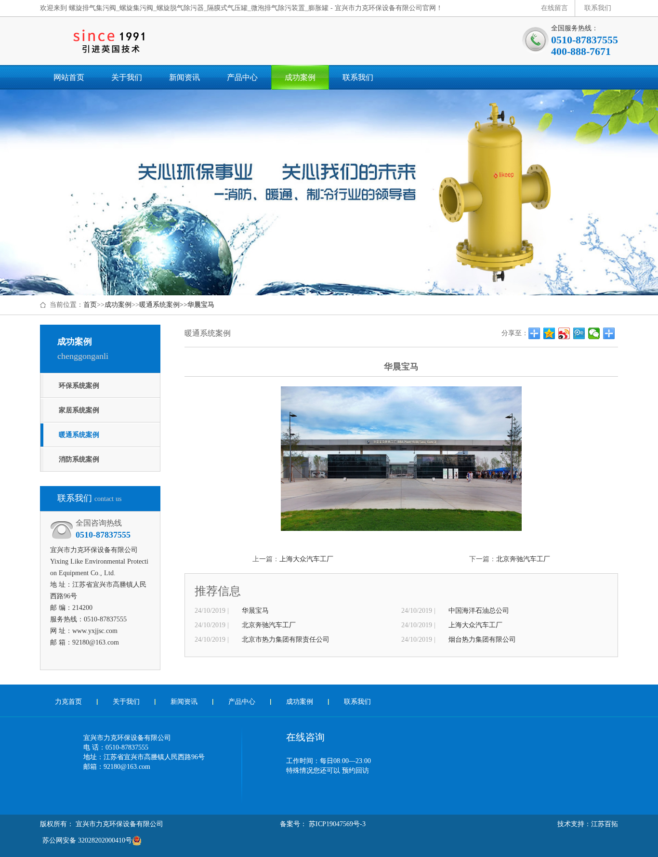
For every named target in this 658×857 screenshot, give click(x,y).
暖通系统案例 (159, 304)
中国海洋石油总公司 (478, 610)
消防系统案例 (79, 459)
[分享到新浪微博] (564, 333)
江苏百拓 (604, 824)
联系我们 (597, 8)
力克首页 (68, 702)
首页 (90, 304)
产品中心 (242, 77)
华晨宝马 (255, 610)
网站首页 (68, 77)
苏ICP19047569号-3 (336, 824)
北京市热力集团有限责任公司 (285, 639)
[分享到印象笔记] (609, 333)
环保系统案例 (79, 385)
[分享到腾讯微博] (579, 333)
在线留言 (554, 8)
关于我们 (126, 77)
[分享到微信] (594, 333)
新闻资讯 (184, 77)
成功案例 (300, 77)
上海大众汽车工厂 (306, 559)
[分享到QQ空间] (549, 333)
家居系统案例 (79, 410)
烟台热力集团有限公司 (482, 639)
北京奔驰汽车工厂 (523, 559)
